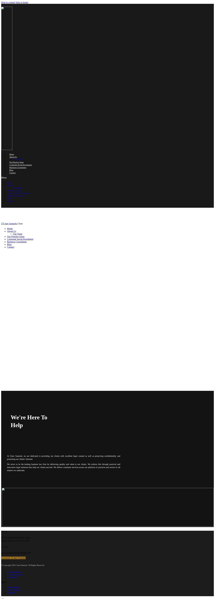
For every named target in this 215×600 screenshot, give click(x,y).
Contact (12, 173)
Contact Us (12, 577)
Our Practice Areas (16, 162)
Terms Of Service (15, 575)
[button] (88, 177)
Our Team (17, 159)
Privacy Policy (14, 572)
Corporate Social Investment (20, 165)
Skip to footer (22, 2)
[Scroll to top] (2, 597)
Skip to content (8, 2)
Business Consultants (17, 167)
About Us (13, 157)
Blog (11, 170)
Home (11, 154)
